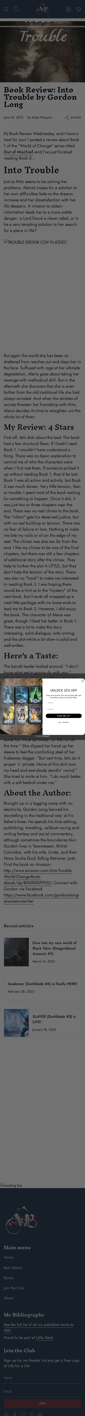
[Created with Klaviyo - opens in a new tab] (42, 736)
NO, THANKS (64, 722)
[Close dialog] (82, 681)
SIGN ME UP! (63, 716)
